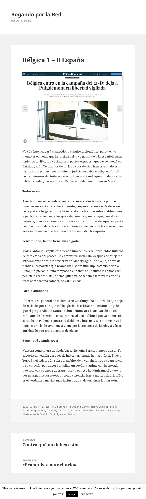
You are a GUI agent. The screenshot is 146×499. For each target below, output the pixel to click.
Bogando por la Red (36, 14)
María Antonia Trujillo (35, 414)
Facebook (113, 410)
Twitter (72, 414)
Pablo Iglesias (58, 414)
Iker (47, 406)
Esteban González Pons (93, 410)
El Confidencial (69, 410)
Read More (86, 494)
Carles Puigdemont (33, 410)
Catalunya (53, 410)
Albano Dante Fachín (84, 406)
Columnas (61, 406)
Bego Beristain (107, 406)
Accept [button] (72, 494)
